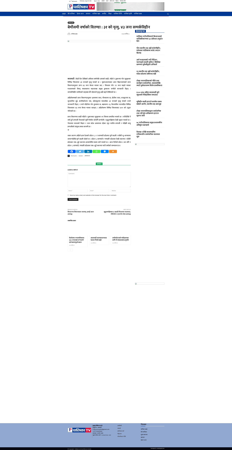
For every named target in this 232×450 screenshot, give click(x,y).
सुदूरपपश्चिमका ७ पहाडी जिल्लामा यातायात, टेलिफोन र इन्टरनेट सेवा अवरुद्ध (117, 213)
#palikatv (81, 156)
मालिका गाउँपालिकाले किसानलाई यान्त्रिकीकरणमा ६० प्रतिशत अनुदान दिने (149, 39)
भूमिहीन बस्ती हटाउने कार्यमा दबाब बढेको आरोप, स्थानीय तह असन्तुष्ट (149, 103)
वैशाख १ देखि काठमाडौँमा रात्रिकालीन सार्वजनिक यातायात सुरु (148, 134)
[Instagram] (157, 1)
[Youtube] (163, 1)
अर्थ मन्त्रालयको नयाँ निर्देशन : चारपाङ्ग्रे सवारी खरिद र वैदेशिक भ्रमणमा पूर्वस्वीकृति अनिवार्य (148, 62)
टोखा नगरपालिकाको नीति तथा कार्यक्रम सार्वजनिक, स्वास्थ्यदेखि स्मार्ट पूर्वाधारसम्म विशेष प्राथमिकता (149, 83)
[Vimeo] (161, 1)
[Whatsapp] (96, 151)
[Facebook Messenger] (105, 151)
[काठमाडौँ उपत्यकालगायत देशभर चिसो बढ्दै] (99, 229)
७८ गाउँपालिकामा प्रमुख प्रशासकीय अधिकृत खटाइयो (149, 124)
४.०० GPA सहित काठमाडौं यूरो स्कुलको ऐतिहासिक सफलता (147, 93)
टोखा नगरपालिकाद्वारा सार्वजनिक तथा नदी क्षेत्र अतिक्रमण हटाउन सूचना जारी (148, 113)
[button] (168, 14)
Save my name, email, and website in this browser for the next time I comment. (93, 195)
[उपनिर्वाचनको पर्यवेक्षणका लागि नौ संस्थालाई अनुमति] (121, 229)
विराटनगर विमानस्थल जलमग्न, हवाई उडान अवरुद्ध (81, 213)
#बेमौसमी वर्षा (87, 156)
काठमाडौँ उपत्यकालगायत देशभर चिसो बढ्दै (99, 239)
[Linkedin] (88, 151)
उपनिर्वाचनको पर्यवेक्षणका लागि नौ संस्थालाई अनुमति (120, 239)
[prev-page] (69, 250)
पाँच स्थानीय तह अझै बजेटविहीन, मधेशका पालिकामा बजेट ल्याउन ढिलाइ (148, 50)
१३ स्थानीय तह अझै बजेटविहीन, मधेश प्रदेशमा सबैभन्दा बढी (148, 72)
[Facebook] (155, 1)
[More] (113, 151)
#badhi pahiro (74, 156)
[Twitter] (159, 1)
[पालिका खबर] (69, 34)
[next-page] (72, 250)
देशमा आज (71, 22)
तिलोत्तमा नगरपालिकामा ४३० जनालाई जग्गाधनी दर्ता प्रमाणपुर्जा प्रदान (76, 240)
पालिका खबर (74, 34)
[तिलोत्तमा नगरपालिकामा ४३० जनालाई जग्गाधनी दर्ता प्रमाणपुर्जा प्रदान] (77, 229)
